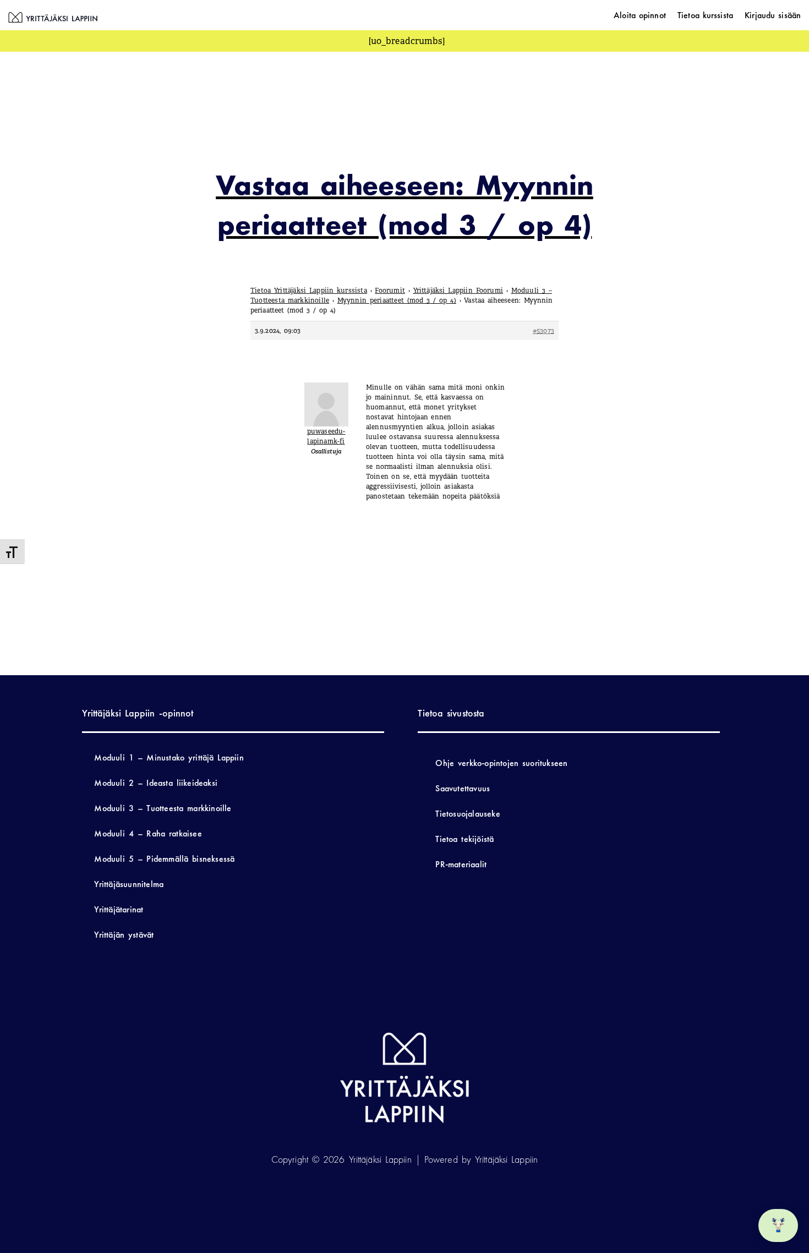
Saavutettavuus (462, 788)
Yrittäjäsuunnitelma (128, 884)
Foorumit (390, 290)
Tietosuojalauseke (467, 813)
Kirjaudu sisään (773, 15)
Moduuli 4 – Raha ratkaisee (147, 833)
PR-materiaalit (461, 864)
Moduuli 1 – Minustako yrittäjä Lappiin (168, 757)
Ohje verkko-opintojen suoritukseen (501, 763)
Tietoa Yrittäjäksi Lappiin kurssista (308, 290)
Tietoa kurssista (705, 15)
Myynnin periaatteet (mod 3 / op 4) (396, 300)
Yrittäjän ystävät (124, 934)
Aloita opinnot (640, 15)
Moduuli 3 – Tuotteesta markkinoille (162, 808)
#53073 (543, 330)
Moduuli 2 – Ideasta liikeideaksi (155, 783)
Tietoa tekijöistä (464, 839)
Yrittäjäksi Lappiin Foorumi (458, 290)
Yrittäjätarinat (118, 909)
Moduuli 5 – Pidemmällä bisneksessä (164, 858)
